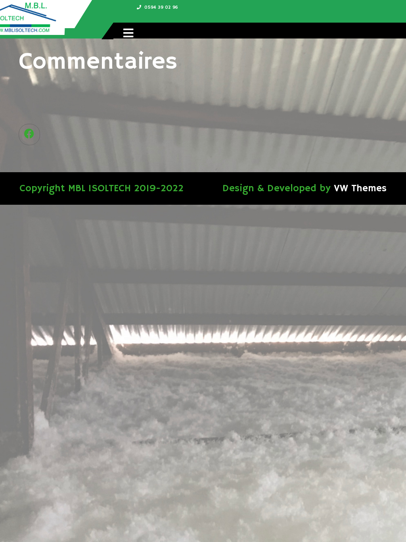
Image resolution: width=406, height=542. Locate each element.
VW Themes (359, 188)
